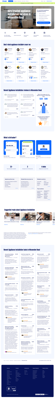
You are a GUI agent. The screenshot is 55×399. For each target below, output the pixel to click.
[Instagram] (46, 394)
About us (17, 370)
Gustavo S (10, 48)
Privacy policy (17, 379)
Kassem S (22, 48)
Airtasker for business (9, 371)
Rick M (9, 66)
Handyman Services (35, 370)
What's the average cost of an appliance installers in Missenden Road (43, 95)
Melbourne (44, 371)
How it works (8, 370)
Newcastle (44, 376)
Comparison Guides (9, 378)
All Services (34, 378)
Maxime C (34, 66)
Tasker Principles (17, 375)
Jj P (20, 66)
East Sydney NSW (34, 49)
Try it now (31, 3)
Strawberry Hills (35, 233)
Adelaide (43, 375)
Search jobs (8, 375)
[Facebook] (45, 394)
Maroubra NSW (10, 49)
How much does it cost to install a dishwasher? (43, 222)
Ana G (45, 66)
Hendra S (34, 48)
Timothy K (46, 48)
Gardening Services (35, 375)
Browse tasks (25, 371)
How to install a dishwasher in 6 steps (11, 221)
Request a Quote (9, 62)
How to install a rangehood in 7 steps (27, 221)
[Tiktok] (47, 394)
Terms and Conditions (18, 376)
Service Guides (8, 377)
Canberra (44, 377)
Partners (8, 383)
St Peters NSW (10, 67)
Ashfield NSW (22, 67)
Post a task (25, 370)
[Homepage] (4, 1)
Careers (16, 371)
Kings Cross (30, 233)
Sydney (43, 370)
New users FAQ (8, 384)
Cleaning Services (35, 371)
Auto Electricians (35, 376)
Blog (16, 377)
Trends (7, 379)
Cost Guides (8, 376)
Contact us (17, 378)
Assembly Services (35, 377)
